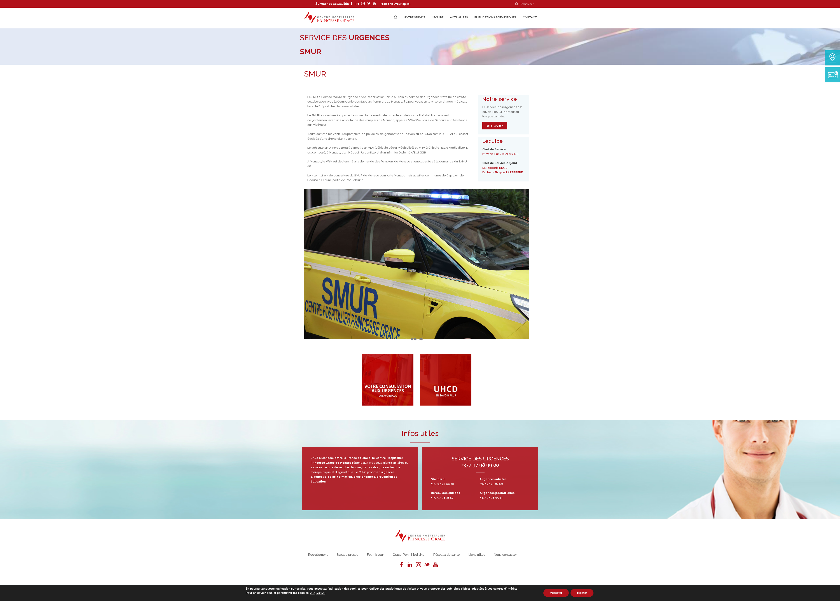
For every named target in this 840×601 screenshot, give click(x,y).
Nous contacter (505, 554)
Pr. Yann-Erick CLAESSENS (500, 154)
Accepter (556, 593)
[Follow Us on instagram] (418, 565)
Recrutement (318, 554)
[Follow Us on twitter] (427, 565)
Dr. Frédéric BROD (495, 167)
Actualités (459, 17)
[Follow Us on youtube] (435, 565)
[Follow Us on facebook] (401, 565)
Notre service (414, 17)
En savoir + (495, 125)
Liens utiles (477, 554)
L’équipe (437, 17)
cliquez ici (317, 593)
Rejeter (582, 593)
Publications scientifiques (495, 17)
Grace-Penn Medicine (409, 554)
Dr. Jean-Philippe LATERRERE (502, 172)
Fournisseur (375, 554)
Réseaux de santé (446, 554)
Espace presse (347, 554)
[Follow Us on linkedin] (410, 565)
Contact (530, 17)
